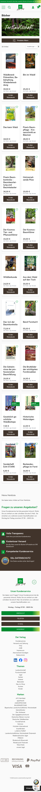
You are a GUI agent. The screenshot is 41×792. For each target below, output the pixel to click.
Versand (14, 91)
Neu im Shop (20, 684)
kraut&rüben (20, 729)
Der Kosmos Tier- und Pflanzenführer (10, 232)
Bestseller (20, 682)
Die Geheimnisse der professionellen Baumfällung (9, 370)
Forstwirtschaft (20, 672)
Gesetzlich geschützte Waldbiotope (10, 419)
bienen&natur (20, 710)
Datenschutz (20, 655)
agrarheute (20, 701)
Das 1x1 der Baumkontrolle (10, 323)
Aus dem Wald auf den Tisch (30, 278)
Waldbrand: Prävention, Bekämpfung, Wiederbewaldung (10, 79)
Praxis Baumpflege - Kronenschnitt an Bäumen (29, 131)
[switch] (36, 789)
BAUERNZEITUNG (20, 705)
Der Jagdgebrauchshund (20, 715)
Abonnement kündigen (20, 653)
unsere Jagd (21, 747)
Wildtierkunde (10, 277)
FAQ (20, 646)
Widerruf (20, 629)
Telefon (20, 619)
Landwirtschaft (20, 670)
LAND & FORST (20, 731)
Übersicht (20, 613)
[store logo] (20, 7)
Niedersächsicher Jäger (20, 736)
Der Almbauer (20, 712)
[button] (3, 7)
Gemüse (20, 724)
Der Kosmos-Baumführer (29, 231)
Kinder (20, 689)
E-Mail (20, 624)
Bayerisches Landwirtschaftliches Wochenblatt (20, 708)
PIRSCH (20, 738)
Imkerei (20, 679)
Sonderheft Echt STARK (9, 465)
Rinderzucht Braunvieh (20, 740)
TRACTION (20, 745)
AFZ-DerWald (20, 698)
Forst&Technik (20, 722)
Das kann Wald (10, 127)
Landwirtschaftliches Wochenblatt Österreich (20, 733)
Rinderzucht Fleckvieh (20, 743)
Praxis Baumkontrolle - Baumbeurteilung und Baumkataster (10, 182)
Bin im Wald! (29, 74)
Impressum (20, 650)
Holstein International (20, 726)
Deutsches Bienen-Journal (20, 717)
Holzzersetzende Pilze (28, 178)
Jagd (20, 675)
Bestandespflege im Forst (30, 465)
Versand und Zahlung (20, 643)
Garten (20, 677)
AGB (20, 648)
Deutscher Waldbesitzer (20, 719)
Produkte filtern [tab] (22, 40)
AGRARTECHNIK (20, 703)
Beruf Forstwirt (30, 322)
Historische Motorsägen (28, 418)
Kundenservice (20, 641)
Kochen (20, 686)
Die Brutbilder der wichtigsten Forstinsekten (30, 369)
